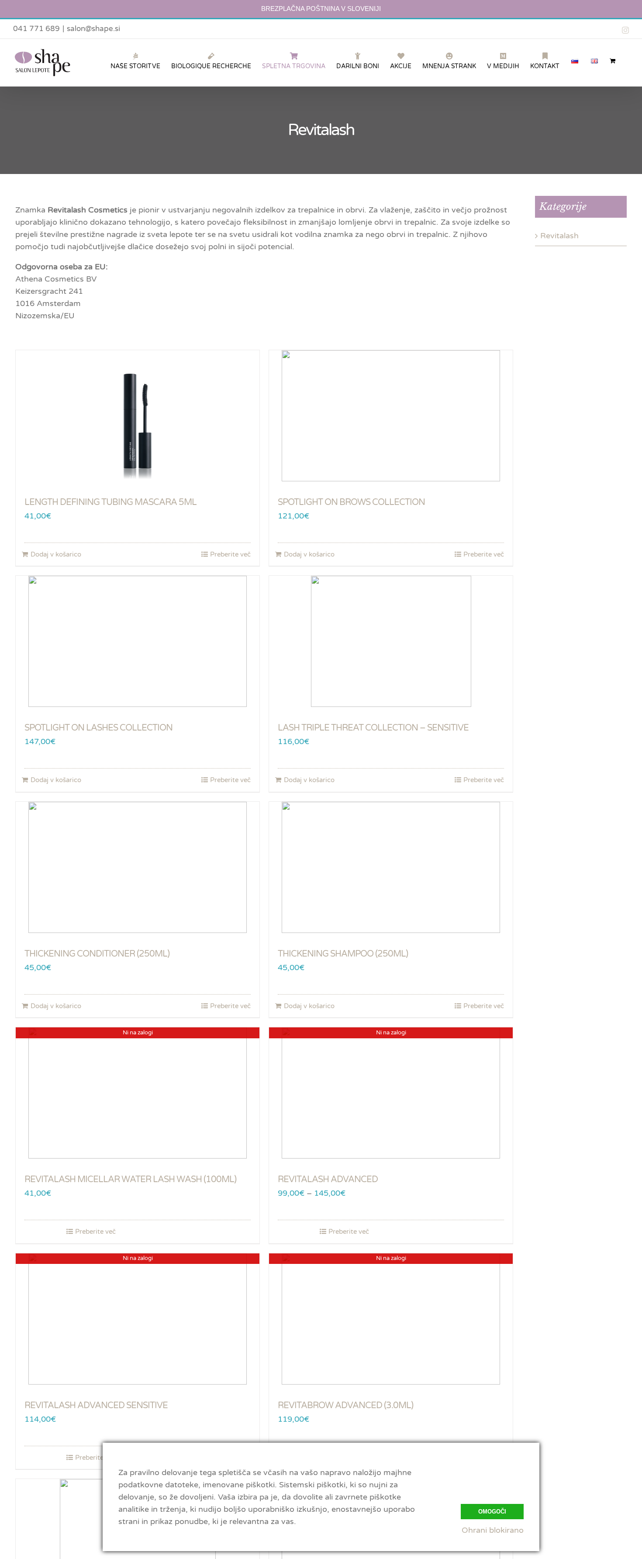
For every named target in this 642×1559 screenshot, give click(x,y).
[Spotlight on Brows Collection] (391, 415)
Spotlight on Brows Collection (351, 502)
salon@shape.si (93, 28)
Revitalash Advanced (328, 1179)
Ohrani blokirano (493, 1530)
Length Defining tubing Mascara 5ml (110, 502)
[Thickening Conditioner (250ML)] (137, 867)
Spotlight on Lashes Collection (98, 728)
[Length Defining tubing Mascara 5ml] (137, 415)
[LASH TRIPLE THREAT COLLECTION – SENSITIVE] (391, 641)
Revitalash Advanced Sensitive (96, 1405)
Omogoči (492, 1511)
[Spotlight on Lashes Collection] (137, 641)
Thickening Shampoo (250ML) (343, 954)
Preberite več (230, 554)
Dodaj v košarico (56, 554)
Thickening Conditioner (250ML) (96, 954)
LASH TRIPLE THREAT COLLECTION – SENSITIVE (373, 728)
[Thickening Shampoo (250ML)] (391, 867)
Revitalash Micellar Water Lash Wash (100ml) (130, 1179)
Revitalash (559, 235)
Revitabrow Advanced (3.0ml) (345, 1405)
